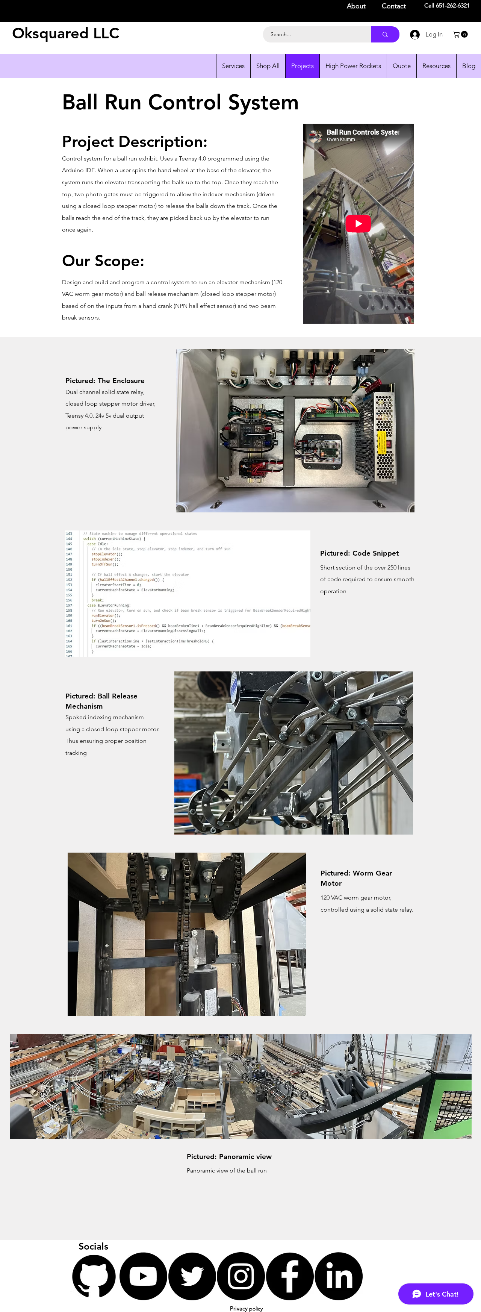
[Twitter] (192, 1276)
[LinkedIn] (339, 1276)
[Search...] (385, 34)
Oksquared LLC (65, 33)
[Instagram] (241, 1276)
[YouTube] (143, 1276)
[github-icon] (94, 1276)
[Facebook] (290, 1276)
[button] (461, 34)
